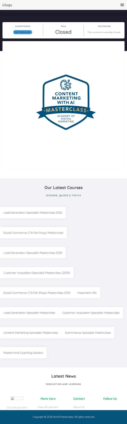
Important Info (87, 292)
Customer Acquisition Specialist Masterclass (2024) (36, 272)
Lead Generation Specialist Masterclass (29, 312)
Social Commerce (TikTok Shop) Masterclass (33, 232)
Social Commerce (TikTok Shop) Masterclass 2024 (36, 292)
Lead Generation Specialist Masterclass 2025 (32, 212)
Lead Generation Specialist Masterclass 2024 (32, 252)
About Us (79, 407)
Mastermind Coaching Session (23, 352)
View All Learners (48, 407)
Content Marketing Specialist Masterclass (30, 332)
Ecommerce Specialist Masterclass (88, 332)
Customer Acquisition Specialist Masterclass (91, 312)
